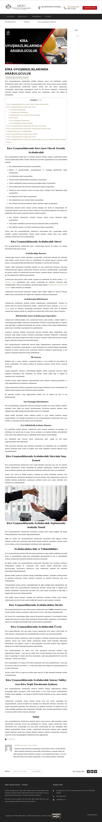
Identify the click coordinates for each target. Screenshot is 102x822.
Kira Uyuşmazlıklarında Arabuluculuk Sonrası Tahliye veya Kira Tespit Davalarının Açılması (36, 139)
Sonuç (8, 142)
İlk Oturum (13, 118)
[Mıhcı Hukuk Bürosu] (18, 6)
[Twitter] (88, 771)
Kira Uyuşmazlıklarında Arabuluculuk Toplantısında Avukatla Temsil (28, 128)
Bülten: (7, 771)
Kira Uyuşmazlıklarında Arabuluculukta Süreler (21, 134)
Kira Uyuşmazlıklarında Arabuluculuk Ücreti (21, 137)
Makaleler (22, 16)
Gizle (39, 100)
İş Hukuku (11, 739)
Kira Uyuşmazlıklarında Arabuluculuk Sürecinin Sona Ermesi (26, 126)
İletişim (48, 16)
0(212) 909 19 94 (73, 7)
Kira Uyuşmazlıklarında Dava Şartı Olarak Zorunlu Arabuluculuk (27, 104)
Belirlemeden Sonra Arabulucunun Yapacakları (24, 115)
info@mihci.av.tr (61, 799)
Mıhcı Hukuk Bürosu (30, 745)
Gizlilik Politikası (92, 815)
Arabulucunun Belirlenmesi (18, 112)
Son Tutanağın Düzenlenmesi (18, 120)
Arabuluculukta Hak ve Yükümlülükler (19, 131)
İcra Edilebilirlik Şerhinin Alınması (20, 123)
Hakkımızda (36, 16)
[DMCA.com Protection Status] (56, 815)
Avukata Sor (90, 8)
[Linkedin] (95, 771)
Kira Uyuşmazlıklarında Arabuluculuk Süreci (21, 107)
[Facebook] (91, 771)
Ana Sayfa (10, 16)
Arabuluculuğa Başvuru (17, 109)
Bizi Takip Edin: (79, 771)
